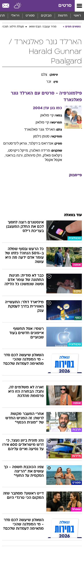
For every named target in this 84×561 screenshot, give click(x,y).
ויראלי (15, 15)
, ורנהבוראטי (14, 155)
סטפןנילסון (41, 136)
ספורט (30, 15)
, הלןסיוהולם (33, 155)
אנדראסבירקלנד (41, 143)
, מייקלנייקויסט (19, 150)
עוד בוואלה (73, 215)
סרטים (65, 5)
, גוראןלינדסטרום (16, 143)
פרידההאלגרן (40, 150)
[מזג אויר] (18, 6)
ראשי (77, 15)
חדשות (62, 15)
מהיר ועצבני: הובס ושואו (42, 27)
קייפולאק (47, 115)
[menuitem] (62, 16)
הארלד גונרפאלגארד (39, 129)
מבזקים (46, 15)
